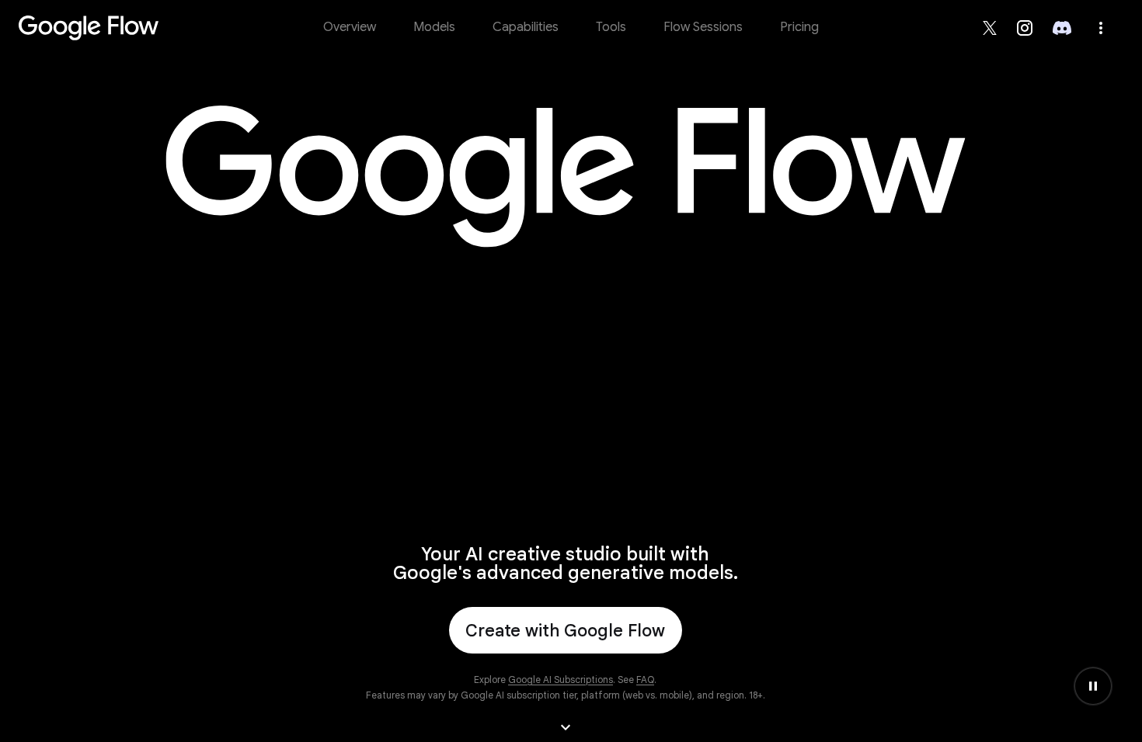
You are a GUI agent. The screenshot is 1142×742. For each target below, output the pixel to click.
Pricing (799, 27)
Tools (611, 27)
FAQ (645, 679)
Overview (349, 27)
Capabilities (526, 27)
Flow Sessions (703, 27)
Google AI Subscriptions (560, 679)
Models (434, 27)
